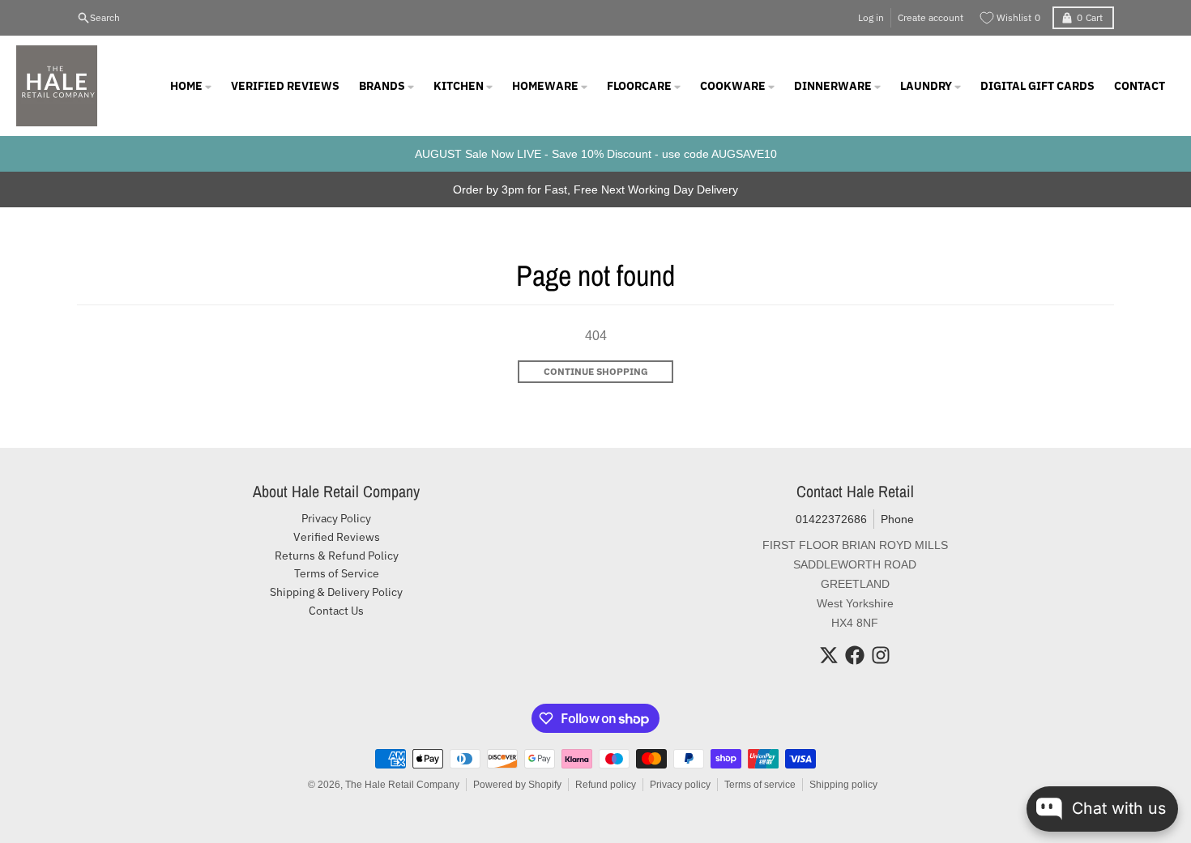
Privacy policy (680, 784)
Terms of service (760, 784)
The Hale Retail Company (402, 784)
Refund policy (605, 784)
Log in (871, 17)
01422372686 (831, 519)
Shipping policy (843, 784)
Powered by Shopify (517, 784)
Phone (897, 519)
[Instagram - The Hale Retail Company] (880, 655)
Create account (930, 17)
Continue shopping (596, 371)
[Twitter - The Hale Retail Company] (829, 655)
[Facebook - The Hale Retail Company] (854, 655)
